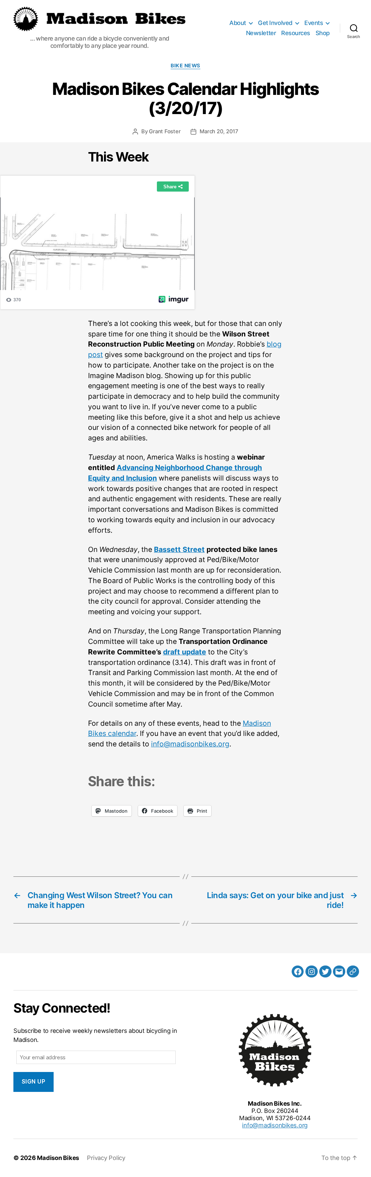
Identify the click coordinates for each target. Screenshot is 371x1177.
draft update (184, 652)
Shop (323, 33)
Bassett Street (179, 549)
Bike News (185, 65)
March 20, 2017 (219, 131)
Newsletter (261, 33)
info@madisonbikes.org (190, 744)
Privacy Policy (106, 1157)
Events (313, 22)
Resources (295, 33)
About (237, 22)
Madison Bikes (58, 1157)
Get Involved (275, 22)
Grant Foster (164, 131)
